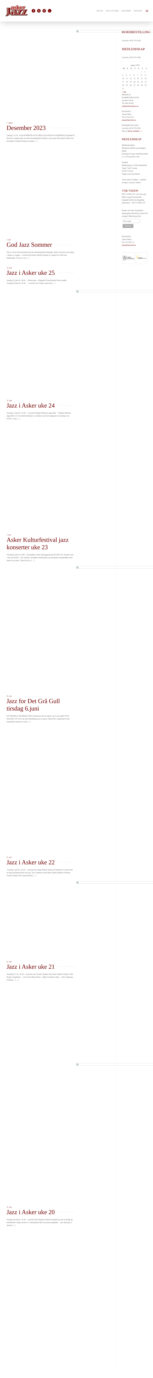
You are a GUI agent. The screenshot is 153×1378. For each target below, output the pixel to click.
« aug (124, 92)
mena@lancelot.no (129, 120)
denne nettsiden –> (135, 131)
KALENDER (126, 11)
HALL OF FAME (112, 11)
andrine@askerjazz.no (130, 106)
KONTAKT (138, 11)
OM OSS (99, 11)
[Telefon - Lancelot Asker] (49, 11)
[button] (147, 11)
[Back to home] (16, 11)
